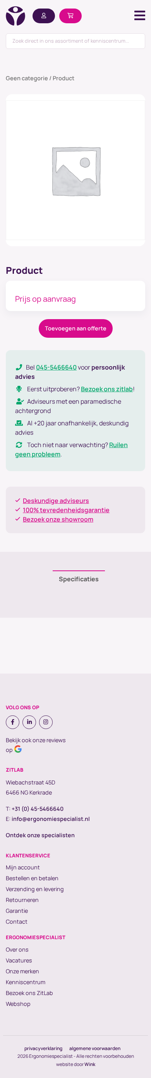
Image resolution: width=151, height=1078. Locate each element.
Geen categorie (27, 78)
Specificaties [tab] (79, 579)
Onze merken (22, 971)
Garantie (17, 910)
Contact (16, 921)
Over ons (17, 949)
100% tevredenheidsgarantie (66, 510)
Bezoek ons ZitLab (29, 993)
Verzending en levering (35, 889)
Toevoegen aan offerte (75, 328)
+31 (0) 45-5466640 (37, 808)
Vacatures (19, 960)
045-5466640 (56, 367)
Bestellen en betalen (32, 878)
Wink (89, 1064)
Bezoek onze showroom (58, 519)
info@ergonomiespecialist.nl (51, 818)
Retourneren (22, 900)
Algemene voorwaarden (94, 1048)
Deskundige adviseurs (56, 500)
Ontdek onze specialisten (40, 835)
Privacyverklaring (43, 1048)
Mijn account (23, 867)
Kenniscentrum (25, 982)
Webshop (18, 1003)
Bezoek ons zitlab (107, 389)
